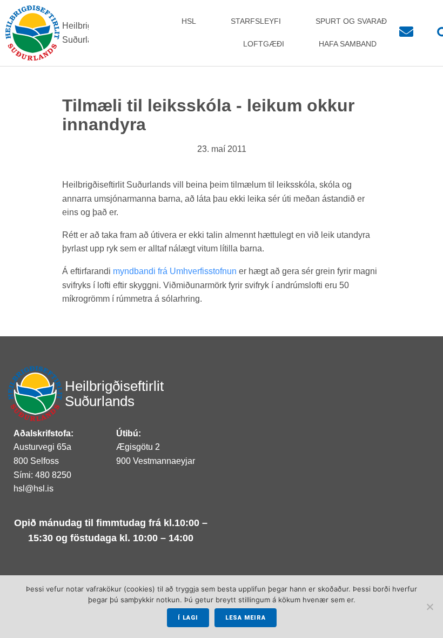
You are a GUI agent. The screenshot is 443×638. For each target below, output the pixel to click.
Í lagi (188, 617)
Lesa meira (245, 617)
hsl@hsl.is (33, 488)
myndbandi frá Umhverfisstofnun (176, 271)
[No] (429, 606)
